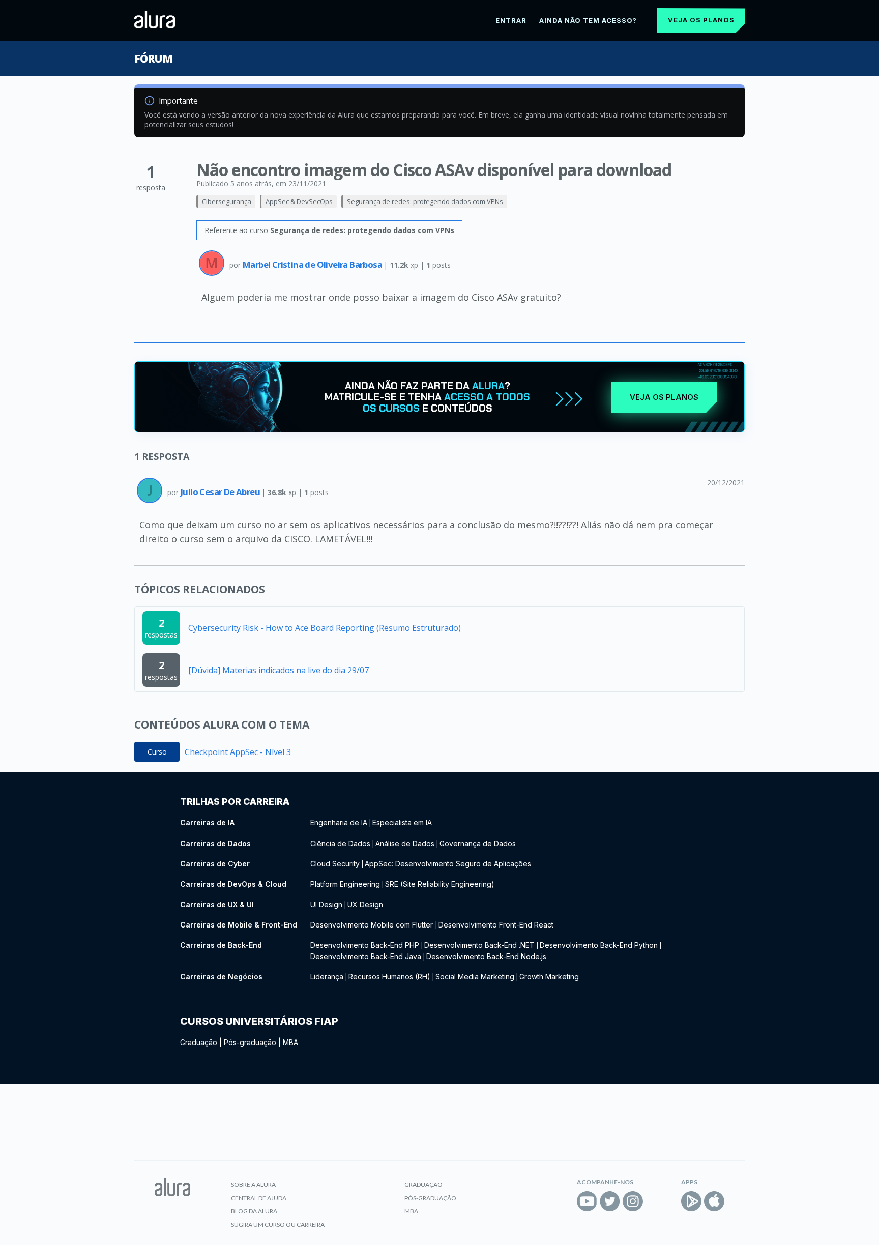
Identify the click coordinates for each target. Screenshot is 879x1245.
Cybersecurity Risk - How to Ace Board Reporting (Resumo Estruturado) (324, 627)
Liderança (326, 976)
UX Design (365, 904)
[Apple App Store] (714, 1201)
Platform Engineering (345, 884)
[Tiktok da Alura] (656, 1201)
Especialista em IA (402, 822)
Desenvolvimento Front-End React (495, 924)
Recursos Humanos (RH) (389, 976)
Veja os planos (701, 20)
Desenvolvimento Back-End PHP (364, 945)
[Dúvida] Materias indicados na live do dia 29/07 (278, 670)
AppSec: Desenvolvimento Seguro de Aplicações (448, 863)
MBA (290, 1042)
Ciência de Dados (340, 843)
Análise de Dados (404, 843)
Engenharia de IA (338, 822)
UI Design (326, 904)
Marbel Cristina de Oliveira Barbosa (313, 264)
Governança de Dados (478, 843)
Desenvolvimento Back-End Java (365, 956)
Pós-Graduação (430, 1198)
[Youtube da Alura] (587, 1201)
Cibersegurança (226, 201)
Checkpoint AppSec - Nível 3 (238, 752)
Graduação (198, 1042)
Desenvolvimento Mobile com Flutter (372, 924)
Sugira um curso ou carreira (278, 1224)
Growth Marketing (549, 976)
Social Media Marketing (474, 976)
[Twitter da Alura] (610, 1201)
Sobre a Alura (253, 1185)
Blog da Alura (254, 1211)
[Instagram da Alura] (633, 1201)
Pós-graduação (250, 1042)
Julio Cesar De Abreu (221, 492)
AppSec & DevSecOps (299, 201)
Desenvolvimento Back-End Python (599, 945)
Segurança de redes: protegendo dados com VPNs (425, 201)
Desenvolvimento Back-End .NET (479, 945)
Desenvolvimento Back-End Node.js (486, 956)
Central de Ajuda (258, 1198)
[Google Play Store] (691, 1201)
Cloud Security (335, 863)
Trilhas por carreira (234, 801)
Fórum (153, 58)
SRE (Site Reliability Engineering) (439, 884)
